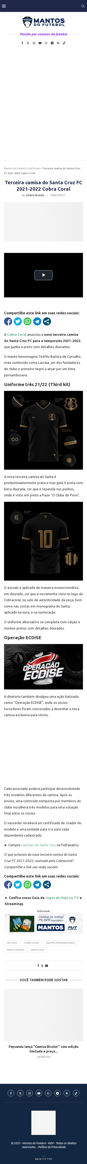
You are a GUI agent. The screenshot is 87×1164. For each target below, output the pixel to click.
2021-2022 (12, 943)
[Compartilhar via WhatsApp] (27, 321)
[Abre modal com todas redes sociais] (47, 321)
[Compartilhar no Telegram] (37, 321)
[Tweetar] (18, 321)
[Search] (83, 6)
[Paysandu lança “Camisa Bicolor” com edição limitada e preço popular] (43, 1014)
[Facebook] (22, 43)
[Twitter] (28, 43)
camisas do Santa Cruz (38, 845)
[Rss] (58, 43)
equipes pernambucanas (60, 943)
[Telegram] (52, 43)
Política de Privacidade (52, 1147)
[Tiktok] (64, 43)
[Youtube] (40, 43)
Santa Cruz (37, 950)
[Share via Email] (46, 965)
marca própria (15, 950)
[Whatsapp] (46, 43)
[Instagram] (34, 43)
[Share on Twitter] (42, 965)
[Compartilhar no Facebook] (8, 321)
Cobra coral (31, 943)
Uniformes (34, 168)
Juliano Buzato (34, 195)
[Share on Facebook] (38, 965)
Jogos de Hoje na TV (62, 898)
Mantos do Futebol (15, 168)
